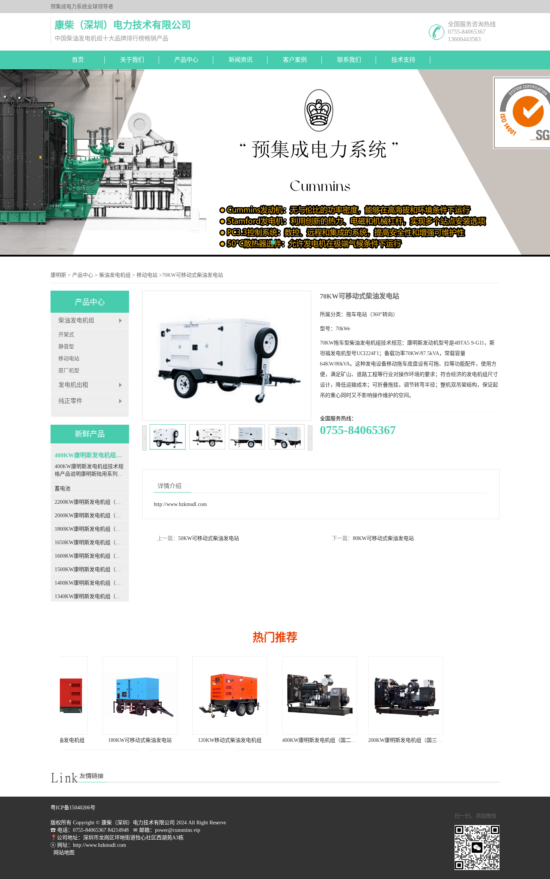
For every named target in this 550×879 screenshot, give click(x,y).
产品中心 (186, 60)
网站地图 (64, 852)
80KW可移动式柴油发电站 (383, 538)
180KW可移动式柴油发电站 (105, 740)
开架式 (66, 334)
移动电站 (147, 275)
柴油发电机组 (115, 275)
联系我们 (349, 60)
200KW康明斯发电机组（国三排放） (375, 740)
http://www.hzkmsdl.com (180, 504)
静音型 (66, 346)
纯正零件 (70, 401)
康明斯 (58, 275)
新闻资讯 (241, 60)
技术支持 (403, 60)
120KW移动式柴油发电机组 (194, 740)
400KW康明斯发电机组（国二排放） (289, 740)
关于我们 (132, 60)
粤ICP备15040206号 (73, 807)
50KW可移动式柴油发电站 (208, 538)
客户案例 (295, 60)
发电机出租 (73, 385)
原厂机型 (68, 370)
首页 (78, 60)
